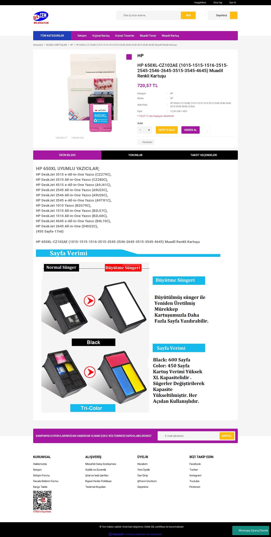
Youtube (194, 481)
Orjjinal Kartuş (101, 35)
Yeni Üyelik (143, 469)
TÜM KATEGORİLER (52, 35)
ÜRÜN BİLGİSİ (67, 155)
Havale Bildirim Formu (45, 481)
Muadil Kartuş (170, 35)
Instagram (195, 475)
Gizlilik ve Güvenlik (95, 469)
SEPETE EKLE (167, 129)
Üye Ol (232, 2)
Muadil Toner (148, 35)
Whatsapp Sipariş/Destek (253, 530)
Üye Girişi (142, 475)
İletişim (82, 35)
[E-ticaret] (135, 534)
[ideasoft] (116, 534)
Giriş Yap (217, 2)
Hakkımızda (40, 464)
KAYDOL (227, 435)
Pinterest (195, 486)
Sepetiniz (142, 486)
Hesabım (142, 464)
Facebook (195, 464)
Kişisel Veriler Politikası (98, 481)
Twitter (194, 469)
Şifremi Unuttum (147, 481)
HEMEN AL (190, 129)
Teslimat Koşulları (95, 486)
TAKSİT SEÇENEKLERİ (203, 155)
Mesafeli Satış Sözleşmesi (100, 464)
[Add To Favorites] (207, 130)
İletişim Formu (41, 475)
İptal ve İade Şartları (96, 475)
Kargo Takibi (40, 486)
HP (171, 93)
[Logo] (42, 18)
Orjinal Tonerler (124, 35)
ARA (188, 15)
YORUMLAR (135, 155)
